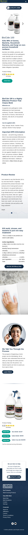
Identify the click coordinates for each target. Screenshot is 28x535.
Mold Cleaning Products (9, 492)
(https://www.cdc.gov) (16, 161)
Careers (5, 513)
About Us (5, 509)
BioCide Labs (12, 529)
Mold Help (5, 498)
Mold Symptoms (7, 500)
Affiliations (6, 511)
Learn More (8, 372)
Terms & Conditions (8, 515)
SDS (4, 163)
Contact (5, 502)
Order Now (7, 80)
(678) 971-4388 (15, 8)
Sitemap (5, 504)
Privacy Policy (7, 517)
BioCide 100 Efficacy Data (14, 266)
